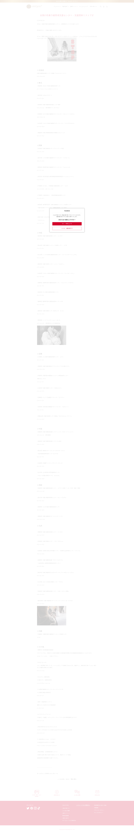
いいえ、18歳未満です (67, 228)
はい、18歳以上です (67, 223)
